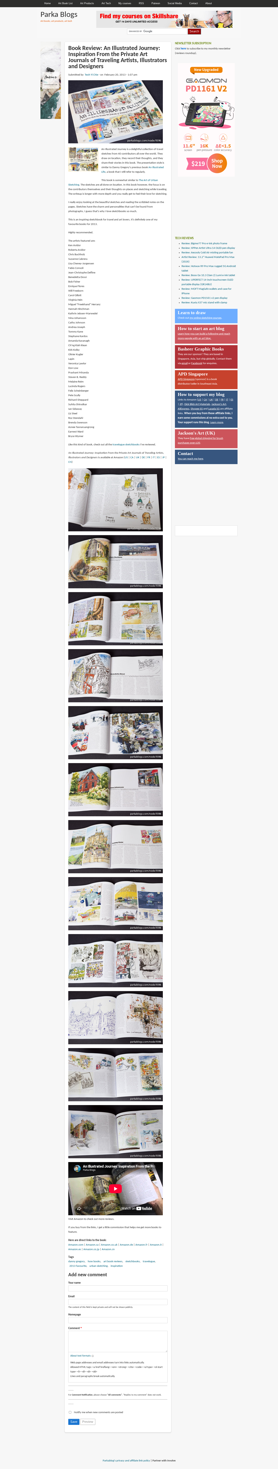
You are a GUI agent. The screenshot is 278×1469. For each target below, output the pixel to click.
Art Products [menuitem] (87, 3)
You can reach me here (190, 458)
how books (94, 1261)
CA (132, 457)
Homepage (74, 1314)
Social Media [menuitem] (175, 3)
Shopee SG (197, 408)
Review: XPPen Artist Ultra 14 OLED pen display (208, 248)
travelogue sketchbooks (126, 444)
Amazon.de (126, 1244)
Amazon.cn (108, 1249)
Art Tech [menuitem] (106, 3)
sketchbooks (132, 1261)
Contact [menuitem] (193, 3)
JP (163, 457)
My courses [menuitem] (124, 3)
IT (154, 457)
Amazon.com (75, 1244)
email (185, 363)
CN (70, 462)
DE (143, 457)
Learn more (216, 422)
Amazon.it (156, 1244)
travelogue (149, 1261)
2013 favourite (77, 1266)
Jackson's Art (218, 404)
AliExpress (183, 408)
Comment (74, 1328)
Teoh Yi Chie (91, 74)
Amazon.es (74, 1249)
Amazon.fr (141, 1244)
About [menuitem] (208, 3)
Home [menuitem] (47, 3)
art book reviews (112, 1261)
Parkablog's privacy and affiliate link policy (126, 1460)
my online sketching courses (205, 318)
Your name (74, 1283)
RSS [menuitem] (141, 3)
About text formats (80, 1355)
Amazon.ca (92, 1244)
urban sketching (98, 1266)
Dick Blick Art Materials (197, 404)
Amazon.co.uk (109, 1244)
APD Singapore (186, 379)
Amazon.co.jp (91, 1249)
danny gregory (76, 1261)
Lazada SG (214, 408)
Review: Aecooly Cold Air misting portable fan (207, 252)
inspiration (117, 1266)
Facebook (196, 363)
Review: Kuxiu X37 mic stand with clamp (204, 302)
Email (71, 1296)
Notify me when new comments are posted (98, 1412)
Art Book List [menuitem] (65, 3)
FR (148, 457)
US (126, 457)
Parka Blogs (58, 15)
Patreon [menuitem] (155, 3)
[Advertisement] (203, 203)
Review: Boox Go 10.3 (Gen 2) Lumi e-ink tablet (208, 275)
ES (158, 457)
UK (137, 457)
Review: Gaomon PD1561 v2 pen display (205, 298)
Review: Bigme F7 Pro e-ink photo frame (204, 243)
